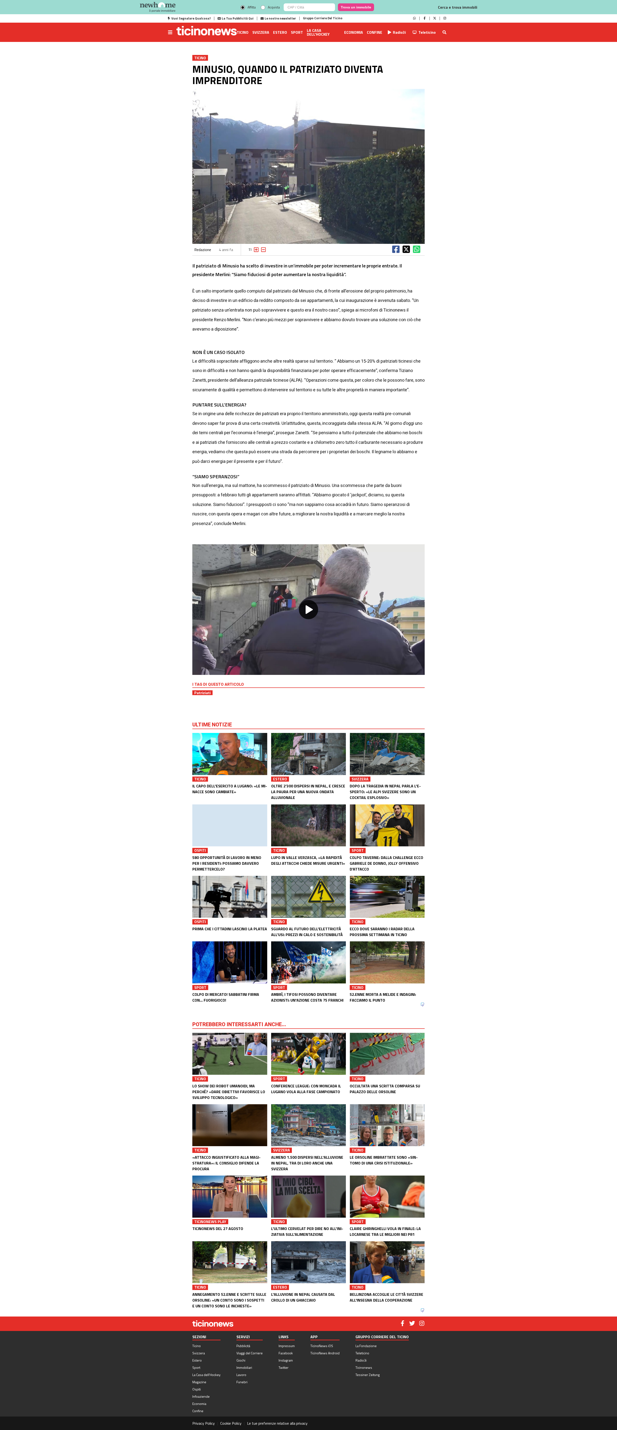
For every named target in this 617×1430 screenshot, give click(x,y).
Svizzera (260, 32)
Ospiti (196, 1389)
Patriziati (202, 692)
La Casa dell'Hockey (318, 32)
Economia (353, 32)
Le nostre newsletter (280, 18)
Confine (374, 32)
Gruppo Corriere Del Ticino (322, 18)
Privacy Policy (203, 1423)
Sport (297, 32)
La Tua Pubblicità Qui (238, 18)
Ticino (242, 32)
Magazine (199, 1381)
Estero (280, 32)
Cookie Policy (230, 1423)
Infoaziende (201, 1396)
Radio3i (399, 32)
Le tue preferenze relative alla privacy (277, 1423)
